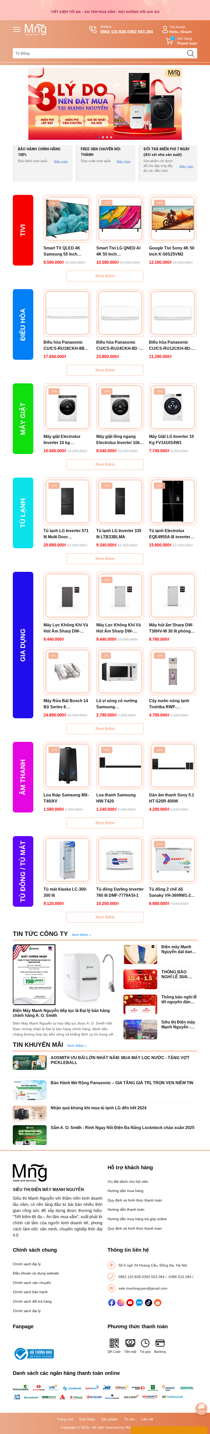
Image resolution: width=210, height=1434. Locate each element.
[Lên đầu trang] (201, 1394)
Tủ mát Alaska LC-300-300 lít (65, 892)
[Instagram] (121, 1303)
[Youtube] (130, 1303)
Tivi (23, 230)
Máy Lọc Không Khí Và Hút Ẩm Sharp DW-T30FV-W (118, 628)
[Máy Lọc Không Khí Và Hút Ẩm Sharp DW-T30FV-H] (67, 596)
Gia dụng (23, 645)
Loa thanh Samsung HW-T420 (116, 798)
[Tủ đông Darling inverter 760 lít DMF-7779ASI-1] (120, 860)
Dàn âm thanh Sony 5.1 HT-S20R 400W (171, 798)
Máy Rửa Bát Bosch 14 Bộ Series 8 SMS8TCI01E (66, 704)
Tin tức (129, 1419)
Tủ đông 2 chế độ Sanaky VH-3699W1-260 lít (172, 893)
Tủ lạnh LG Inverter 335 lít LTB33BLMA (118, 534)
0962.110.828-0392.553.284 (141, 1277)
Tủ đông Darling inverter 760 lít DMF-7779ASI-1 (120, 892)
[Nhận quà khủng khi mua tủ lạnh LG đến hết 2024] (30, 1115)
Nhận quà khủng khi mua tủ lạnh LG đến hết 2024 (98, 1108)
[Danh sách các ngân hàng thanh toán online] (105, 1392)
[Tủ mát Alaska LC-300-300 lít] (67, 860)
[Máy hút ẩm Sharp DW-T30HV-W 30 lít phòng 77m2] (173, 596)
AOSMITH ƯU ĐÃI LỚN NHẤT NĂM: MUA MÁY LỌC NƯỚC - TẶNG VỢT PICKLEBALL (120, 1060)
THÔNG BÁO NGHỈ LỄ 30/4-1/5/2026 (174, 974)
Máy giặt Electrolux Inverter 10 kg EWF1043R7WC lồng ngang (64, 440)
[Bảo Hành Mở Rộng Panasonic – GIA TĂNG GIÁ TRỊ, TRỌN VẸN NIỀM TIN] (30, 1090)
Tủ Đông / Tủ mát (23, 871)
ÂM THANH (23, 777)
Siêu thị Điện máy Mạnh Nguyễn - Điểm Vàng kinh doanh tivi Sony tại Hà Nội (178, 1024)
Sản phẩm (109, 1419)
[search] (190, 53)
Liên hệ (147, 1419)
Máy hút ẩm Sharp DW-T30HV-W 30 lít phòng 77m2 (171, 628)
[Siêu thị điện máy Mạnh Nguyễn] (105, 10)
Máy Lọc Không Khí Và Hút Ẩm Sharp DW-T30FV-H (66, 628)
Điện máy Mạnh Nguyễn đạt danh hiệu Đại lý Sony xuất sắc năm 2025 (178, 949)
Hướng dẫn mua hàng (125, 1191)
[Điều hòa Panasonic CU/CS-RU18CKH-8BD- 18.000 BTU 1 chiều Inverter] (67, 313)
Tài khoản (181, 29)
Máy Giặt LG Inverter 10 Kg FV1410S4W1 (171, 439)
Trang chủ (65, 1419)
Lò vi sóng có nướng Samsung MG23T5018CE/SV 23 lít (119, 704)
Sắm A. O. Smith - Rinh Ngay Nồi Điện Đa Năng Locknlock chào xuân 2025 (122, 1127)
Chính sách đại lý (27, 1264)
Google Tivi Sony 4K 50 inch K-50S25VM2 (171, 251)
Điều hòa (23, 324)
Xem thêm (105, 276)
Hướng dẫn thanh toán (126, 1209)
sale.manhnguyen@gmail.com (142, 1288)
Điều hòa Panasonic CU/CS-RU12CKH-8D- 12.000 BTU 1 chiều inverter (170, 346)
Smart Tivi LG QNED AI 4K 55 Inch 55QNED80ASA (118, 251)
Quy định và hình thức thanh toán (135, 1200)
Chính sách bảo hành (30, 1292)
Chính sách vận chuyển (32, 1283)
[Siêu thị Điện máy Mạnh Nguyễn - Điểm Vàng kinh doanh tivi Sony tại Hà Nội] (140, 1029)
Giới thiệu (87, 1419)
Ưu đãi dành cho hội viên (128, 1181)
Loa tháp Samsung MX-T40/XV (66, 798)
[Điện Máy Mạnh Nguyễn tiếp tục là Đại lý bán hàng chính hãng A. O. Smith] (65, 975)
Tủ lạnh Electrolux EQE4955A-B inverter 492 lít (169, 534)
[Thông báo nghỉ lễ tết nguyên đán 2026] (140, 1004)
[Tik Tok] (148, 1303)
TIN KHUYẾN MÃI (38, 1044)
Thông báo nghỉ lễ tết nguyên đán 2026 (179, 999)
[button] (99, 137)
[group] (105, 104)
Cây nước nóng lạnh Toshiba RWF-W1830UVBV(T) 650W (170, 704)
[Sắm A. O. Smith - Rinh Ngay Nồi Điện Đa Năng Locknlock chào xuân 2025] (30, 1135)
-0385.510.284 (179, 1277)
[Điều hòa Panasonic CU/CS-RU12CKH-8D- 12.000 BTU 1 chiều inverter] (173, 313)
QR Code (114, 1352)
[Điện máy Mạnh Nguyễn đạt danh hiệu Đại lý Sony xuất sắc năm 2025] (140, 954)
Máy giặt (23, 419)
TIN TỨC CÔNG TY (40, 933)
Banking (160, 1352)
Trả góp (145, 1352)
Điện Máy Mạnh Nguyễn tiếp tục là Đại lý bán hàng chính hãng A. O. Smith (61, 1013)
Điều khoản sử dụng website (36, 1273)
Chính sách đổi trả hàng (32, 1301)
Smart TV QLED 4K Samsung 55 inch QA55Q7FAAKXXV (62, 251)
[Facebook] (112, 1303)
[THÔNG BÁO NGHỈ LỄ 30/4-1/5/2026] (140, 979)
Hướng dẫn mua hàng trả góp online (137, 1219)
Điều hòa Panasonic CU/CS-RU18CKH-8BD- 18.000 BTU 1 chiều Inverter (66, 346)
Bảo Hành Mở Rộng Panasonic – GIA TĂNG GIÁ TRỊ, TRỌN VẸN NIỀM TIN (122, 1083)
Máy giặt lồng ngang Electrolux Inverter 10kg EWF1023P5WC (119, 440)
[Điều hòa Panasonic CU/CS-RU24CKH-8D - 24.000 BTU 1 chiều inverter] (120, 313)
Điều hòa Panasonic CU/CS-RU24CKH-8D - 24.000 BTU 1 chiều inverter (118, 346)
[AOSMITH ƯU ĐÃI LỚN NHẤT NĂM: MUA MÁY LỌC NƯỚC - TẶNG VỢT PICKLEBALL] (30, 1065)
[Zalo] (139, 1303)
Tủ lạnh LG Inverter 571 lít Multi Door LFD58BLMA (66, 534)
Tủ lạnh (23, 513)
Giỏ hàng (184, 40)
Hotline (126, 29)
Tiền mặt (130, 1352)
